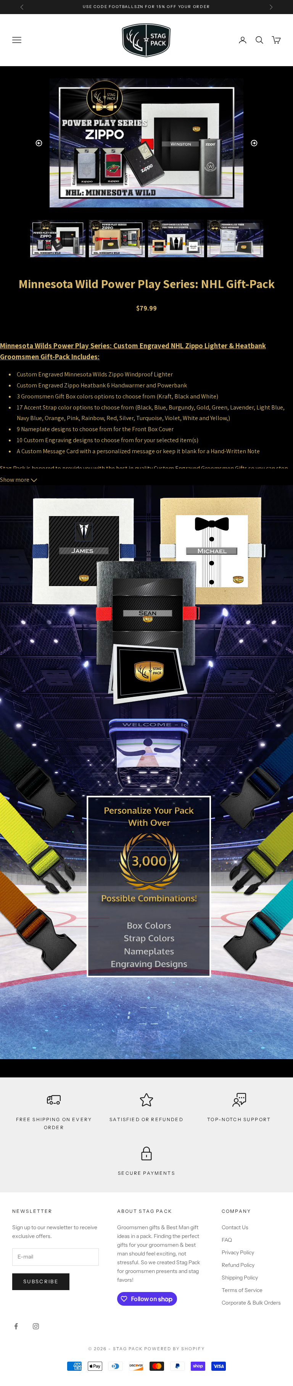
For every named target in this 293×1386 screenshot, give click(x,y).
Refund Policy (238, 1265)
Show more (15, 480)
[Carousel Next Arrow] (254, 143)
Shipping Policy (240, 1277)
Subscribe (40, 1281)
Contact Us (235, 1227)
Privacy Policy (238, 1252)
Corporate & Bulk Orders (251, 1302)
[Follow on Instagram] (36, 1326)
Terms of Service (242, 1290)
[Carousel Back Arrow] (38, 143)
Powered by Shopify (174, 1348)
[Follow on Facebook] (16, 1326)
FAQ (227, 1239)
